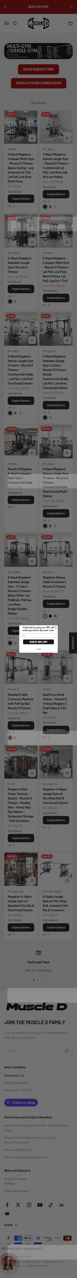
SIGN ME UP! (38, 642)
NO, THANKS (38, 649)
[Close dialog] (55, 627)
